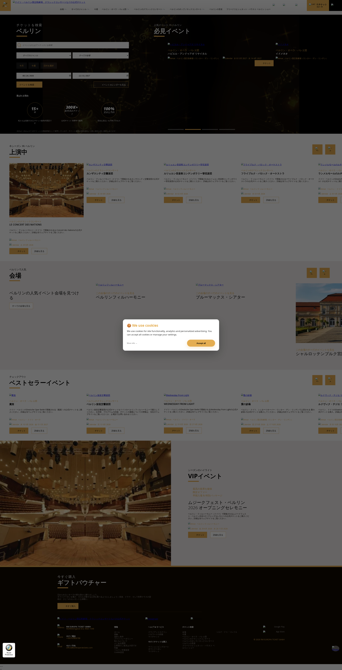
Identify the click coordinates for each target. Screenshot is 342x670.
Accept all (201, 343)
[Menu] (13, 644)
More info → (132, 343)
